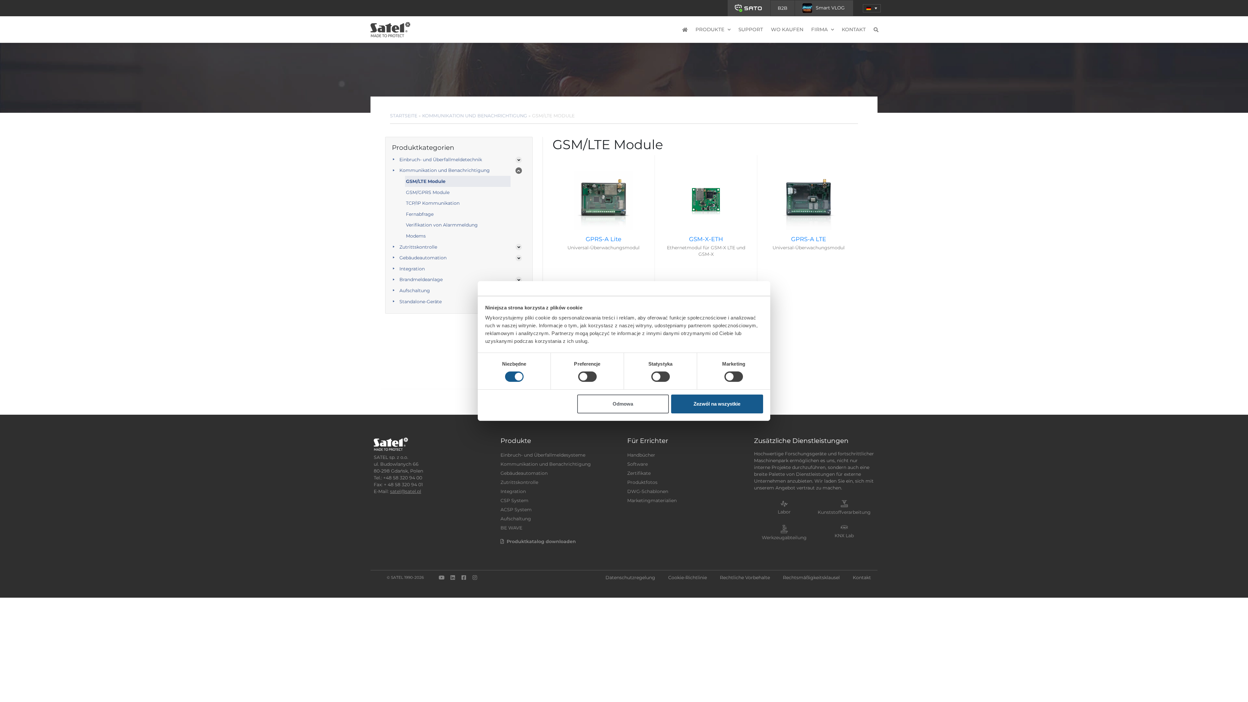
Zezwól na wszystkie (717, 404)
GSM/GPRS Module (427, 192)
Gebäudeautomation (423, 258)
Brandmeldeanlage (421, 279)
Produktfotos (642, 482)
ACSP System (516, 510)
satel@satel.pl (405, 491)
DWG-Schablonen (647, 491)
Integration (412, 269)
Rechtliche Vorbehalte (745, 577)
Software (637, 464)
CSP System (514, 500)
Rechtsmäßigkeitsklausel (811, 577)
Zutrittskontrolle (418, 247)
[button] (872, 8)
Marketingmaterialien (652, 500)
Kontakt (854, 29)
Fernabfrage (420, 214)
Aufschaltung (414, 290)
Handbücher (641, 455)
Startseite (403, 116)
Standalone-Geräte (420, 302)
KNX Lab (844, 536)
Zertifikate (639, 473)
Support (750, 29)
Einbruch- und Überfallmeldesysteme (542, 455)
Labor (784, 512)
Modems (416, 236)
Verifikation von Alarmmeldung (442, 225)
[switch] (587, 376)
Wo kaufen (787, 29)
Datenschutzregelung (630, 577)
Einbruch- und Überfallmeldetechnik (440, 159)
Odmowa (623, 404)
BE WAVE (511, 528)
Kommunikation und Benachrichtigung (474, 116)
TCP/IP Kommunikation (433, 203)
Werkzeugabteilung (784, 537)
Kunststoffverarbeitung (844, 512)
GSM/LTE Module (426, 181)
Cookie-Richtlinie (687, 577)
